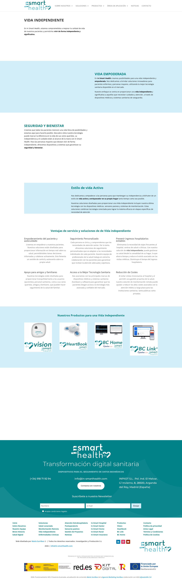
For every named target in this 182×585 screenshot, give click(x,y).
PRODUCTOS (97, 6)
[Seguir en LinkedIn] (118, 542)
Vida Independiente (47, 532)
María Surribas (38, 541)
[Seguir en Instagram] (123, 542)
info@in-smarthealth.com (62, 546)
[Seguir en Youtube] (128, 542)
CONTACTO (146, 6)
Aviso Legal (148, 529)
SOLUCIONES (81, 6)
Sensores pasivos (72, 529)
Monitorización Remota (49, 529)
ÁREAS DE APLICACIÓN (116, 6)
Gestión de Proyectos (74, 532)
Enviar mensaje (146, 427)
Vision (119, 526)
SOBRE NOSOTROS (62, 6)
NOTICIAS (135, 6)
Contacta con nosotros (91, 486)
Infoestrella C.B (145, 577)
